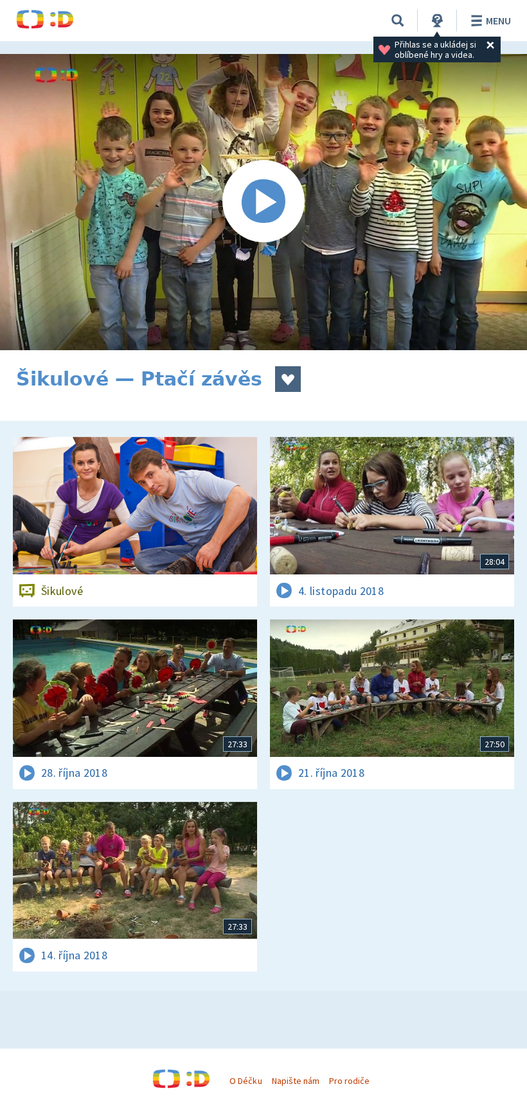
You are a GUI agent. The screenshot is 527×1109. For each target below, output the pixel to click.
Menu (498, 20)
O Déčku (245, 1081)
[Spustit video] (263, 202)
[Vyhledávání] (398, 20)
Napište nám (295, 1081)
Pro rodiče (349, 1081)
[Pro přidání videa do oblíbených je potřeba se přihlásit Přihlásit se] (288, 379)
